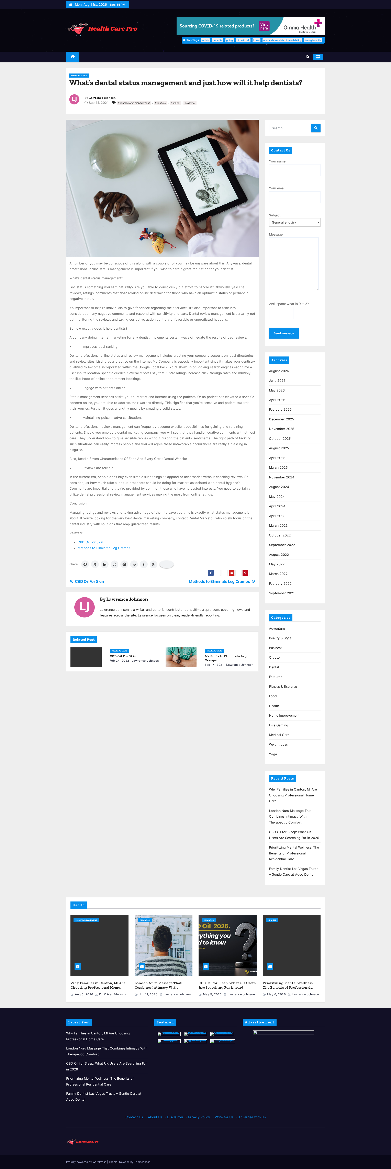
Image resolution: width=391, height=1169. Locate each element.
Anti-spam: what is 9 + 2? (289, 304)
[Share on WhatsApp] (114, 564)
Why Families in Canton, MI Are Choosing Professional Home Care (293, 795)
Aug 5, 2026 (84, 994)
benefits (218, 40)
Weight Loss (278, 744)
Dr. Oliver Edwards (112, 994)
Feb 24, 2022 (119, 660)
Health (274, 706)
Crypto (274, 657)
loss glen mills (313, 40)
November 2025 (281, 429)
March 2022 (278, 574)
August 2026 (279, 371)
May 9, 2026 (213, 994)
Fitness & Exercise (283, 686)
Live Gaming (278, 725)
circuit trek (243, 40)
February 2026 (280, 409)
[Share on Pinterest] (124, 564)
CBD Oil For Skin (90, 542)
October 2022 (280, 535)
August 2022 (279, 555)
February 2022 (280, 583)
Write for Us (224, 1117)
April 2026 (277, 400)
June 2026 (277, 380)
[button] (307, 57)
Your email (277, 188)
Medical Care (79, 75)
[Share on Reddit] (134, 564)
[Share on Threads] (153, 564)
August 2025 (279, 448)
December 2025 (281, 419)
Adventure (277, 628)
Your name (277, 161)
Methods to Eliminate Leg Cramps (104, 548)
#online (175, 102)
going (229, 40)
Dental (274, 667)
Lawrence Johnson (102, 98)
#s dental (190, 102)
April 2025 (277, 458)
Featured (275, 677)
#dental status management (134, 102)
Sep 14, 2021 (214, 664)
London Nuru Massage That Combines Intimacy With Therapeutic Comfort (290, 816)
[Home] (72, 57)
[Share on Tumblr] (144, 564)
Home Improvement (284, 715)
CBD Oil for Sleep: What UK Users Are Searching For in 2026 (227, 985)
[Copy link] (166, 564)
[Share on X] (95, 564)
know (256, 40)
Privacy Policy (199, 1117)
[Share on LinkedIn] (105, 564)
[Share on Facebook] (85, 564)
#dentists (160, 102)
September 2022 (282, 545)
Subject (275, 215)
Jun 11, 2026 (149, 994)
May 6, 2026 (277, 994)
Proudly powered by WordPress (86, 1162)
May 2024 (277, 497)
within (205, 40)
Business (275, 648)
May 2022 (277, 564)
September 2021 (281, 593)
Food (273, 696)
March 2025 (278, 467)
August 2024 (279, 487)
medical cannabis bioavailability (282, 40)
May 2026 (277, 390)
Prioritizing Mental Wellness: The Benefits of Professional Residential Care (294, 853)
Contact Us (134, 1117)
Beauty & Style (280, 638)
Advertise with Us (252, 1117)
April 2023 (277, 516)
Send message (284, 333)
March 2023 (278, 525)
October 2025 (280, 438)
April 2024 (277, 506)
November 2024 (281, 477)
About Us (155, 1117)
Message (276, 234)
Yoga (273, 754)
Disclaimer (175, 1117)
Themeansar (142, 1162)
